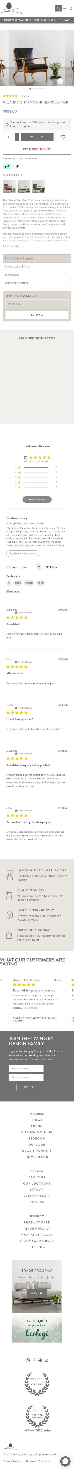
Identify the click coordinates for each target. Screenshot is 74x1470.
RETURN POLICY (37, 1229)
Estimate (37, 314)
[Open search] (58, 8)
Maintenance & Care (17, 266)
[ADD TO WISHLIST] (63, 137)
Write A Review (37, 499)
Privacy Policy (11, 1461)
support (29, 582)
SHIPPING (37, 1247)
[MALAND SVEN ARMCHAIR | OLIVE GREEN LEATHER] (38, 186)
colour (41, 582)
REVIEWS (37, 1202)
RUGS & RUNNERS (37, 1151)
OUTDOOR (37, 1145)
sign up (26, 126)
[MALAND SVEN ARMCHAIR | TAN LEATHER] (9, 186)
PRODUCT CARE (37, 1222)
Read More (11, 246)
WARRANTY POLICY (37, 1235)
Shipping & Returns (16, 282)
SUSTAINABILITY (37, 1196)
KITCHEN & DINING (37, 1132)
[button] (37, 20)
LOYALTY (37, 1190)
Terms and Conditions (39, 1461)
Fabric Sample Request (19, 258)
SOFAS (37, 1120)
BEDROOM (37, 1139)
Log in (14, 126)
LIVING (37, 1126)
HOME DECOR (37, 1157)
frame (18, 582)
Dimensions (12, 274)
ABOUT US (37, 1177)
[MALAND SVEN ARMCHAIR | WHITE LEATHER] (24, 186)
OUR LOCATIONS (37, 1184)
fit (9, 582)
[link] (37, 1019)
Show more (13, 591)
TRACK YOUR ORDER (37, 1241)
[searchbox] (21, 567)
